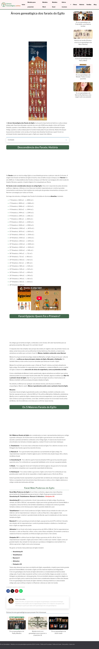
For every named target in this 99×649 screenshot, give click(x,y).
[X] (12, 591)
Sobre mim (72, 644)
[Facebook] (8, 591)
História (81, 4)
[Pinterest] (16, 591)
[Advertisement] (37, 28)
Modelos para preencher (32, 5)
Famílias (89, 4)
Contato (38, 644)
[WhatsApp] (21, 591)
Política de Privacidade (46, 644)
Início (23, 4)
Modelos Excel (54, 5)
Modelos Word (44, 5)
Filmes (75, 4)
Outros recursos (64, 5)
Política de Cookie (57, 644)
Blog (95, 4)
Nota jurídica (65, 644)
